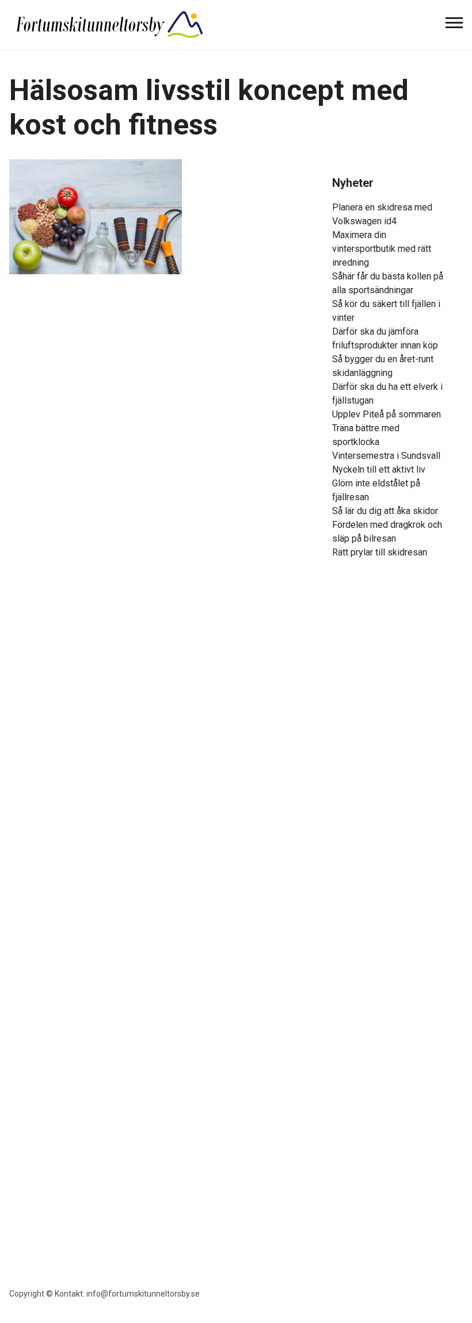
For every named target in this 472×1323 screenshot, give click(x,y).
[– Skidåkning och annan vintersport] (110, 23)
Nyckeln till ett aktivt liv (378, 469)
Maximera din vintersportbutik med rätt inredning (381, 248)
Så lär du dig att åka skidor (385, 510)
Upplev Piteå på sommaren (386, 414)
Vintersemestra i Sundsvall (386, 455)
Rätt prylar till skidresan (379, 552)
